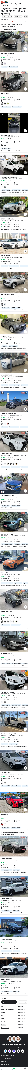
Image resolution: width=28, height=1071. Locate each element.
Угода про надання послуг (7, 1055)
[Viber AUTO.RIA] (14, 1051)
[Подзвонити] (22, 1051)
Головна (2, 1069)
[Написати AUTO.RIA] (18, 1051)
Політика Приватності (6, 1058)
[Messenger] (9, 1051)
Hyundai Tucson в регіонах (9, 1002)
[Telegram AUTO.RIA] (5, 1051)
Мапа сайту (4, 1061)
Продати (14, 1069)
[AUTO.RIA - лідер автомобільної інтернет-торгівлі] (4, 2)
